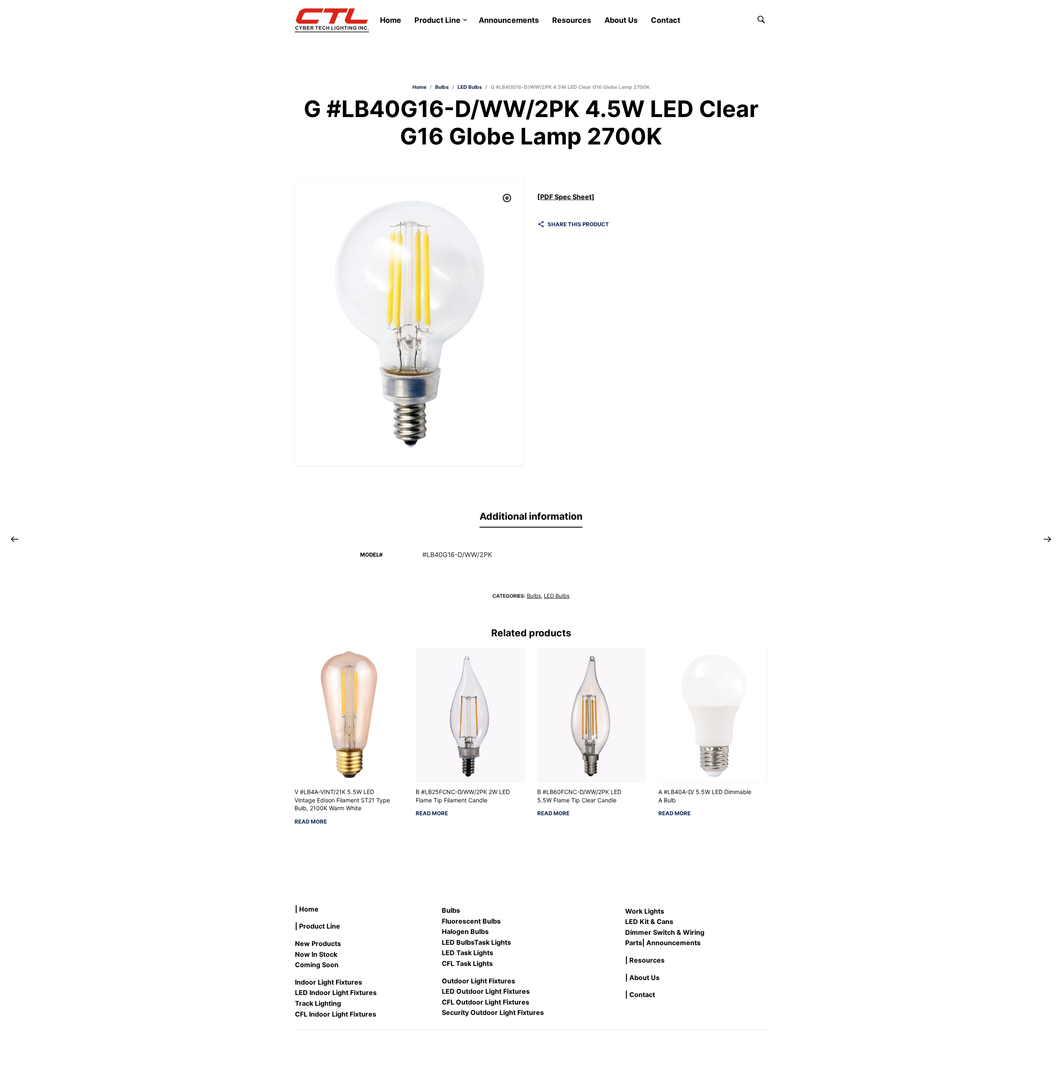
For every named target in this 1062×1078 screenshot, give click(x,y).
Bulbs (442, 87)
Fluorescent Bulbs (471, 921)
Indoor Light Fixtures (328, 982)
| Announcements (671, 943)
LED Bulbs (470, 87)
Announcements (509, 20)
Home (390, 20)
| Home (307, 909)
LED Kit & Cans (649, 921)
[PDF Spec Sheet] (565, 197)
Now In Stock (316, 954)
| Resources (645, 960)
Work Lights (644, 911)
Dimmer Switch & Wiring (664, 932)
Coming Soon (317, 965)
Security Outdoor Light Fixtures (493, 1012)
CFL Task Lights (467, 963)
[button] (507, 198)
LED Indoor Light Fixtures (336, 992)
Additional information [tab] (531, 516)
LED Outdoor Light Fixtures (486, 991)
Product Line (437, 20)
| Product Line (317, 926)
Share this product (578, 224)
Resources (571, 20)
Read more (311, 821)
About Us (621, 20)
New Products (318, 943)
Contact (665, 20)
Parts (633, 943)
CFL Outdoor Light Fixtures (485, 1002)
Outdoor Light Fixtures (478, 981)
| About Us (642, 977)
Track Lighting (318, 1003)
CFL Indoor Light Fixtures (335, 1014)
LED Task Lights (467, 952)
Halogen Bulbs (465, 931)
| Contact (640, 994)
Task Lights (492, 942)
